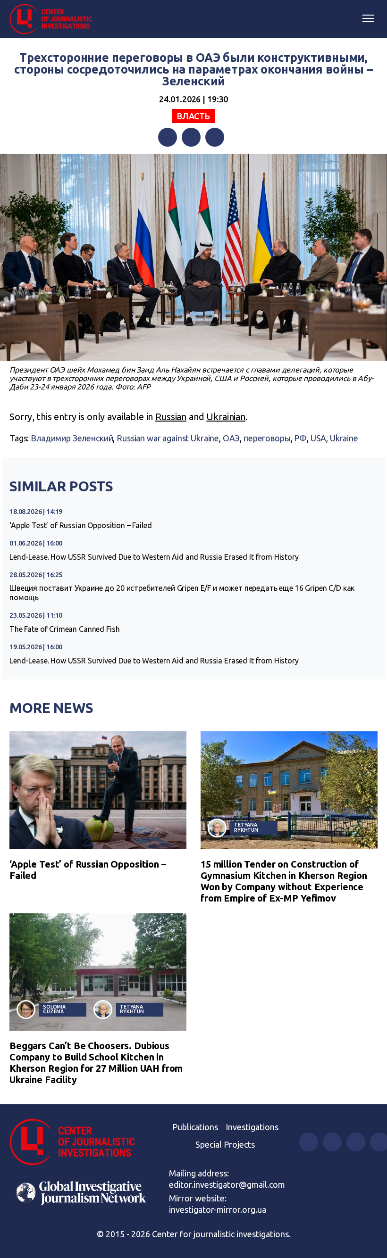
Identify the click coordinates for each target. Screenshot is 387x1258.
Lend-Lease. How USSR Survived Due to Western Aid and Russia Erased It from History (154, 557)
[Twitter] (191, 137)
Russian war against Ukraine (168, 438)
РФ (300, 438)
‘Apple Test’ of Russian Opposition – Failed (80, 525)
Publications (195, 1127)
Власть (193, 116)
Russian (170, 416)
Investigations (252, 1127)
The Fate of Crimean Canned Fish (64, 629)
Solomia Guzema (54, 1009)
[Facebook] (167, 137)
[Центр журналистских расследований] (54, 19)
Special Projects (225, 1144)
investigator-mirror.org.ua (217, 1209)
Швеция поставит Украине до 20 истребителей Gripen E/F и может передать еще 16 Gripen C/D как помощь (181, 593)
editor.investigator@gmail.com (227, 1184)
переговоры (267, 438)
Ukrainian (225, 416)
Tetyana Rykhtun (246, 827)
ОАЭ (231, 438)
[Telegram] (214, 137)
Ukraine (344, 438)
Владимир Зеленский (72, 438)
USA (319, 438)
